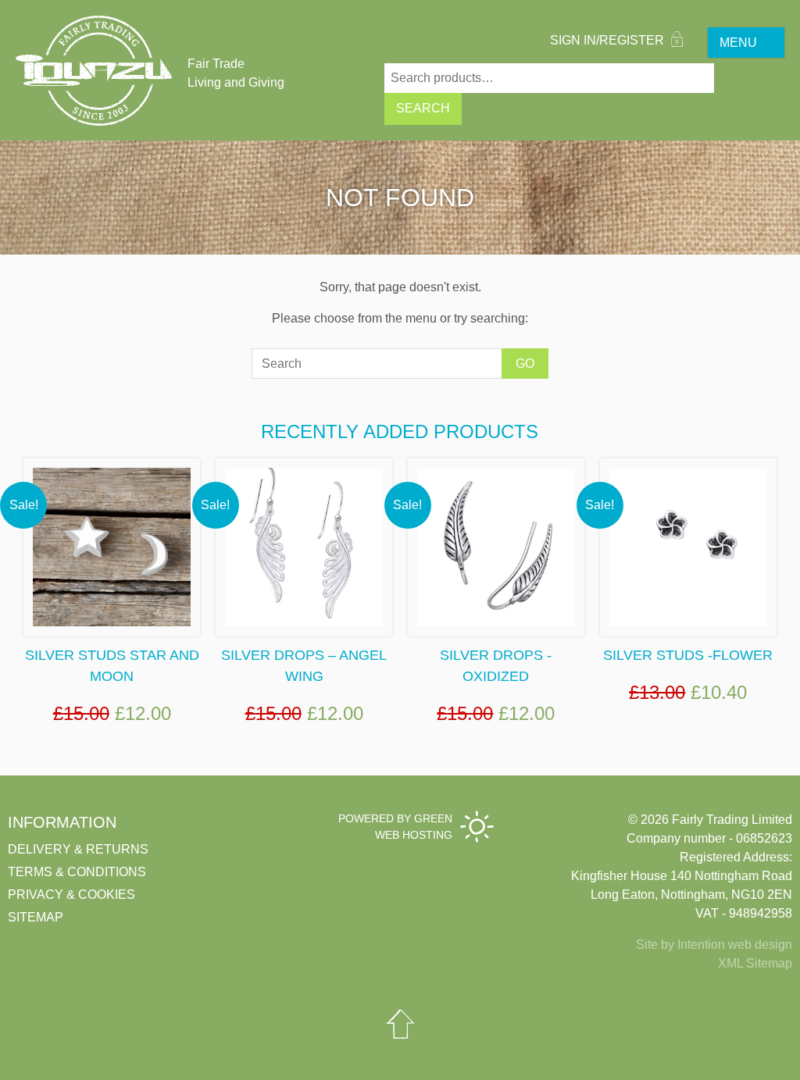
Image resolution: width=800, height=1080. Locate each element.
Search (423, 108)
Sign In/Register (608, 40)
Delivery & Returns (78, 849)
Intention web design (734, 944)
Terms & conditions (77, 872)
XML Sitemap (755, 963)
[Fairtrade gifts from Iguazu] (94, 71)
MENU (738, 42)
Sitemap (35, 917)
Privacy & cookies (71, 894)
